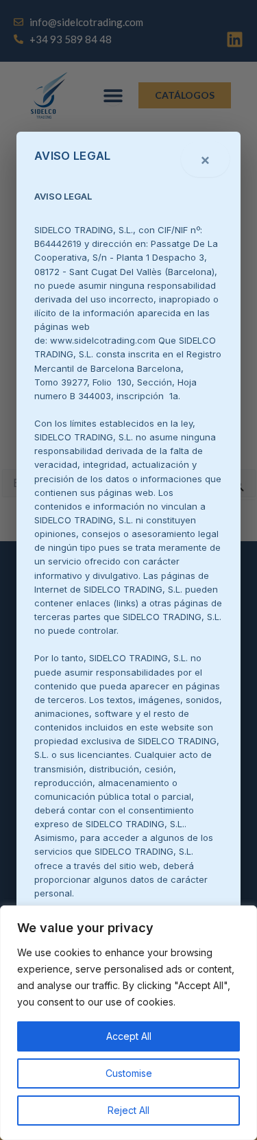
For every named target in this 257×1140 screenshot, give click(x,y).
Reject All (128, 1110)
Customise (129, 1073)
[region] (128, 1022)
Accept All (128, 1036)
